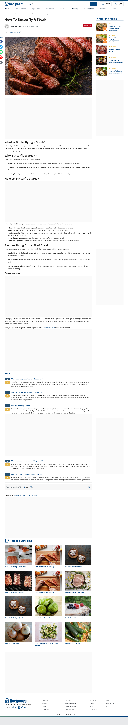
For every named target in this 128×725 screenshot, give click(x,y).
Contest (107, 700)
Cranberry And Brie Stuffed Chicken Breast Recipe (115, 29)
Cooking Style (45, 709)
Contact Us (108, 697)
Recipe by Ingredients (70, 703)
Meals (43, 697)
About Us (92, 697)
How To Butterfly (43, 14)
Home (6, 14)
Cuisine (44, 706)
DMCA (91, 706)
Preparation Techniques (30, 14)
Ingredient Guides (69, 709)
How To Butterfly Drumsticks (25, 495)
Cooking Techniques (49, 328)
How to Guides (20, 9)
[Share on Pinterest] (87, 25)
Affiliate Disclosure (110, 703)
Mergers (92, 703)
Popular (103, 9)
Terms (107, 706)
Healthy (67, 697)
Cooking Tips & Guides (16, 14)
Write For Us (93, 700)
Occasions (50, 9)
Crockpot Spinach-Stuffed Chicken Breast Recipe (115, 40)
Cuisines (63, 9)
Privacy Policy (93, 709)
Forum (107, 4)
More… (114, 9)
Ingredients (36, 9)
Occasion (44, 703)
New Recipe (68, 700)
